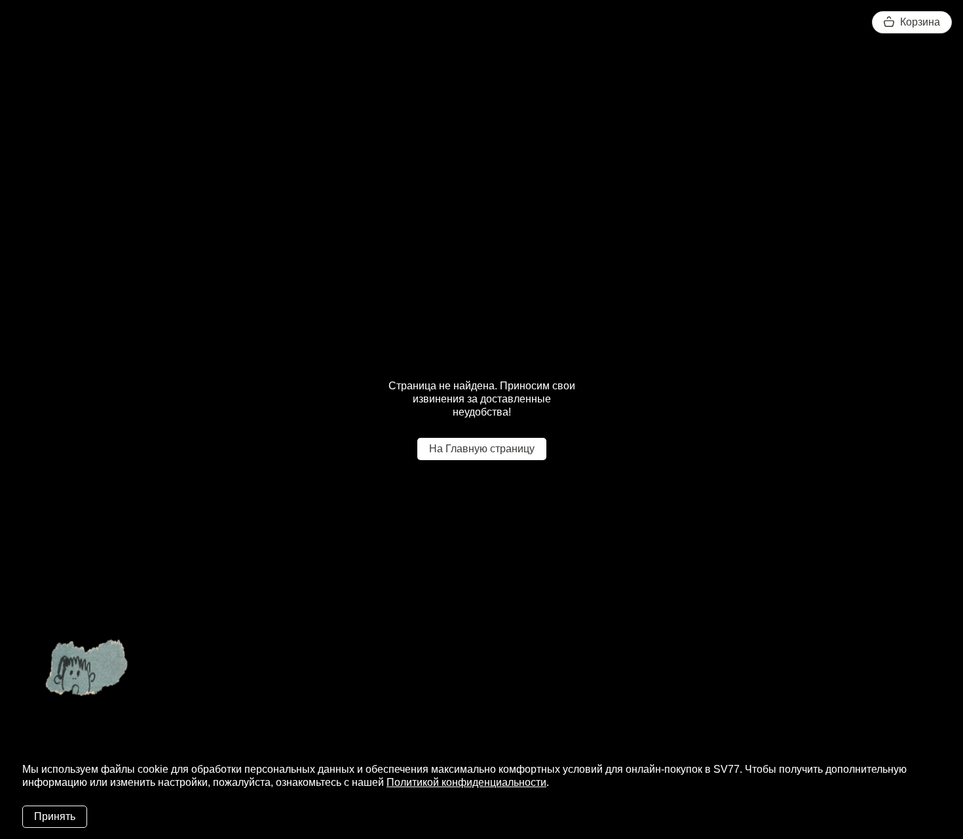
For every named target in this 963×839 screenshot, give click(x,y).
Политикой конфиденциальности (466, 782)
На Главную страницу (482, 448)
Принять (54, 816)
